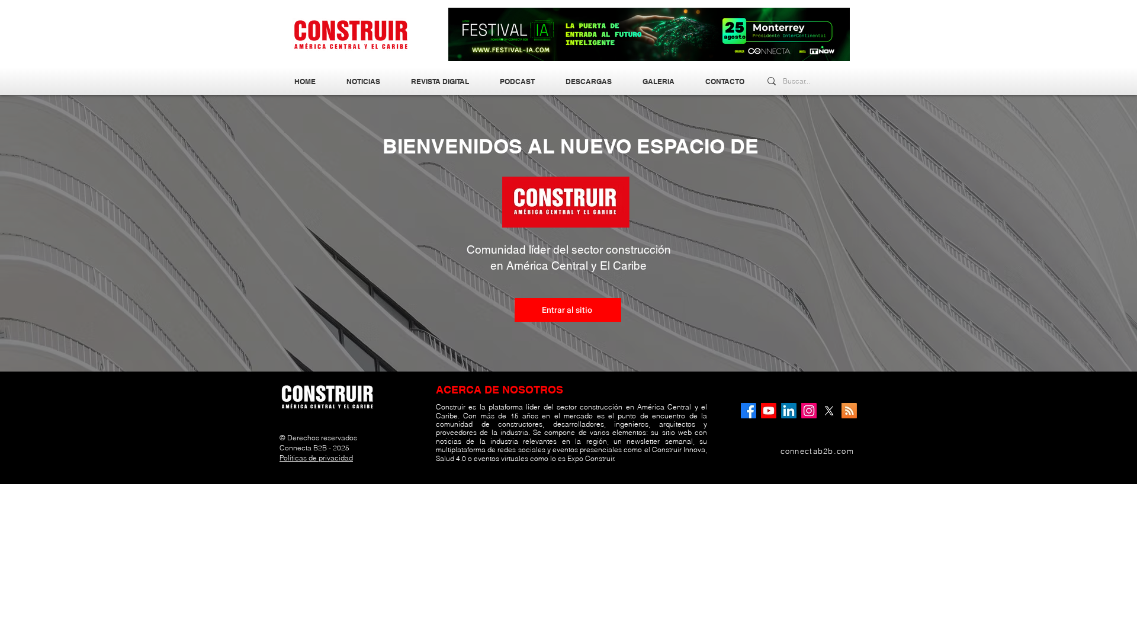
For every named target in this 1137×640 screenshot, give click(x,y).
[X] (829, 410)
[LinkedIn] (788, 410)
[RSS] (849, 410)
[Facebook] (748, 410)
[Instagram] (809, 410)
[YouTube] (768, 410)
